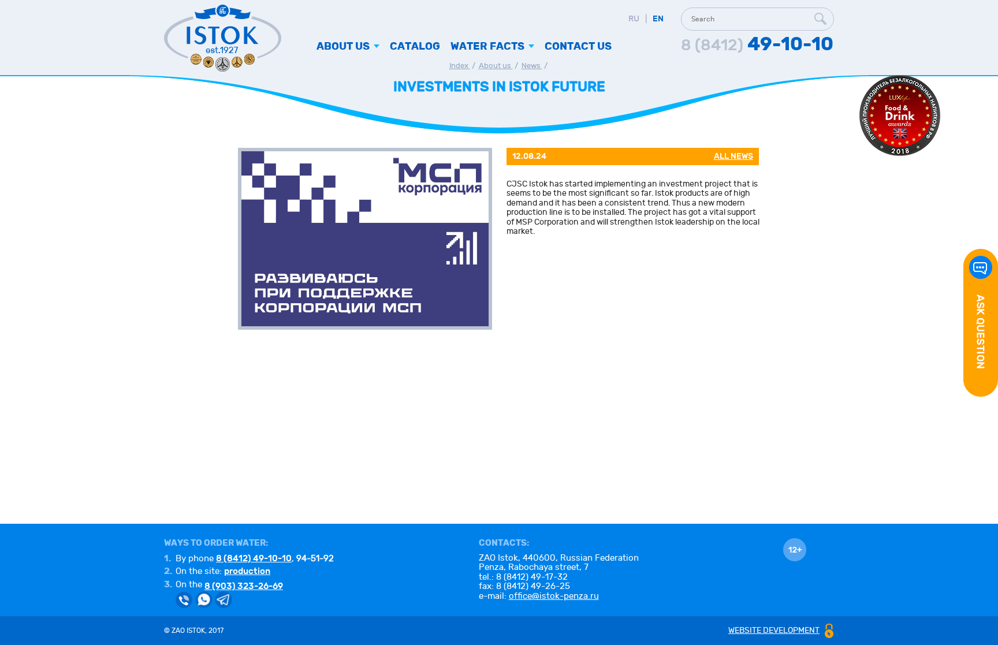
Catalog (415, 46)
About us (496, 65)
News (532, 65)
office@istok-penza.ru (554, 596)
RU (633, 19)
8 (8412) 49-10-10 (254, 558)
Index (459, 65)
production (247, 571)
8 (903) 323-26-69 (243, 586)
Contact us (578, 46)
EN (658, 19)
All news (733, 156)
